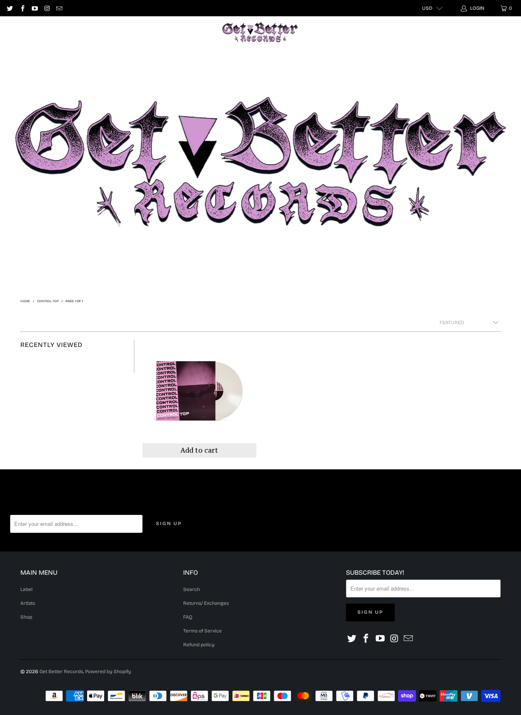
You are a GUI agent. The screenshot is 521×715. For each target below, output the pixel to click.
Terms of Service (202, 631)
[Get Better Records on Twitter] (9, 8)
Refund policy (199, 644)
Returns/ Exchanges (206, 603)
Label (70, 32)
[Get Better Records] (260, 32)
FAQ (188, 617)
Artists (106, 32)
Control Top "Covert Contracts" (199, 399)
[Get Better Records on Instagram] (46, 8)
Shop (141, 32)
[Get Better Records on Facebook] (21, 8)
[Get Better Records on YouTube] (34, 8)
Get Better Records (61, 671)
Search (191, 589)
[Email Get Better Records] (58, 8)
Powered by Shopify (108, 671)
